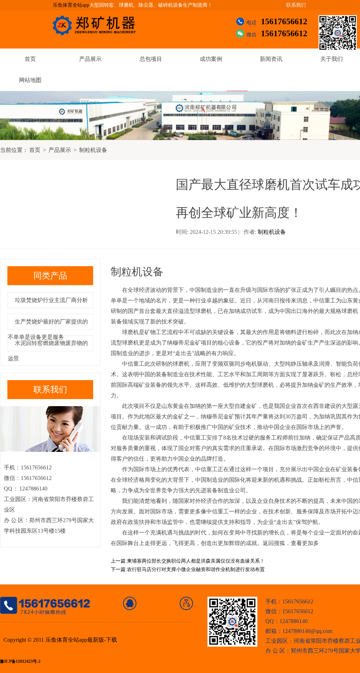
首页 (30, 59)
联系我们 (296, 5)
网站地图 (30, 80)
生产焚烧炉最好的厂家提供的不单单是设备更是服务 (48, 329)
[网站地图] (186, 603)
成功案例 (211, 59)
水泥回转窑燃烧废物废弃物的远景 (48, 350)
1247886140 (32, 489)
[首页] (130, 603)
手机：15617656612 (289, 601)
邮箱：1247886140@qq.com (298, 631)
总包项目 (151, 59)
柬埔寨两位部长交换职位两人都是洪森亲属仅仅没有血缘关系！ (196, 561)
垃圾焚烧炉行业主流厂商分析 (51, 300)
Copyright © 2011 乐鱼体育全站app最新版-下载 (60, 640)
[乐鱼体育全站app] (99, 25)
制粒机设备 (93, 150)
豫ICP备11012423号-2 (20, 661)
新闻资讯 (271, 59)
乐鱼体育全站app (71, 5)
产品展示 (90, 59)
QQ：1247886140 (286, 621)
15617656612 (284, 21)
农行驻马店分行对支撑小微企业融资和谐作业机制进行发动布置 (196, 569)
